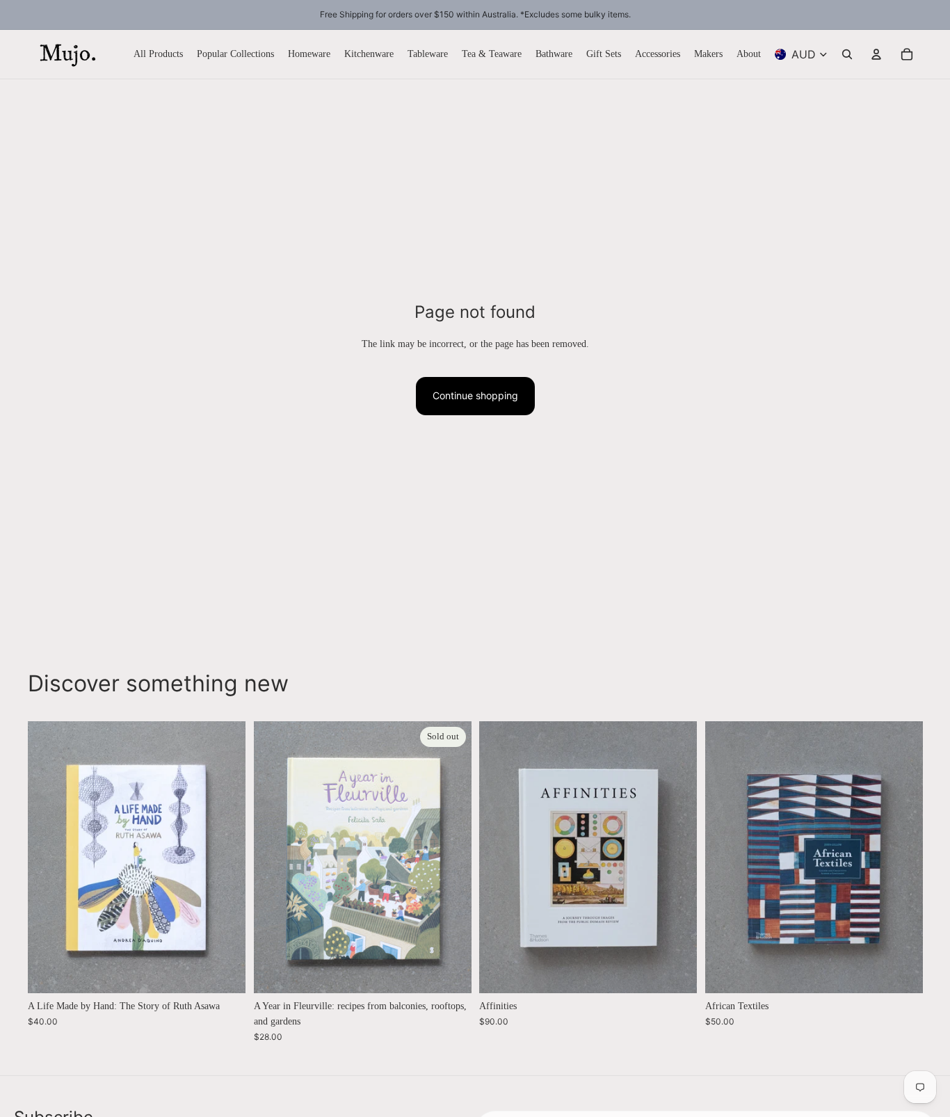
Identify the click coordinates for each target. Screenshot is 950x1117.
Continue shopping (475, 395)
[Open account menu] (876, 54)
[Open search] (847, 54)
